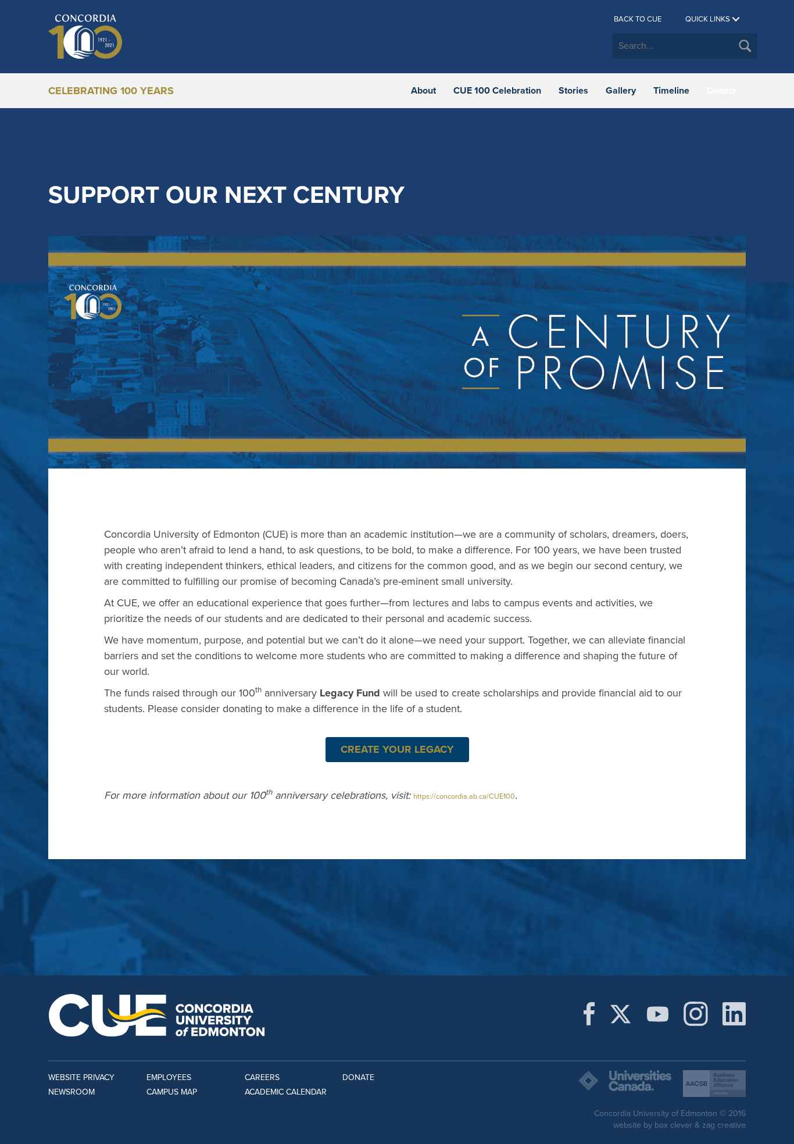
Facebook (589, 1014)
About (423, 90)
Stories (573, 90)
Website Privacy (81, 1077)
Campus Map (171, 1092)
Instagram (696, 1014)
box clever (673, 1125)
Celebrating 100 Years (111, 90)
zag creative (724, 1125)
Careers (262, 1077)
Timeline (671, 90)
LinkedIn (734, 1014)
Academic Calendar (286, 1092)
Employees (168, 1077)
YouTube (657, 1014)
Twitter (620, 1014)
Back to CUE (637, 19)
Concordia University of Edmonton (157, 37)
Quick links (707, 19)
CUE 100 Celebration (497, 90)
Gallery (621, 90)
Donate (722, 90)
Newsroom (71, 1092)
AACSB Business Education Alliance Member (714, 1083)
